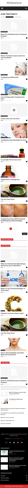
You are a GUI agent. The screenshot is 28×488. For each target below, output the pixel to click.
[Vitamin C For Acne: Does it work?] (14, 303)
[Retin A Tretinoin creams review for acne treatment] (14, 47)
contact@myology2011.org (16, 438)
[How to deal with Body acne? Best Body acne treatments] (14, 344)
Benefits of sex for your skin (7, 417)
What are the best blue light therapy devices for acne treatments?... (13, 264)
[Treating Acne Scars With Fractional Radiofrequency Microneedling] (14, 210)
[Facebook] (6, 442)
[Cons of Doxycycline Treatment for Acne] (14, 88)
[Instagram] (10, 442)
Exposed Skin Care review (7, 413)
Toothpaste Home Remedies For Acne (14, 140)
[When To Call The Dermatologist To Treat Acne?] (14, 278)
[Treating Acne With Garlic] (14, 68)
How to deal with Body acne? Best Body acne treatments (12, 353)
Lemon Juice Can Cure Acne (10, 118)
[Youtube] (21, 442)
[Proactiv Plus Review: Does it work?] (4, 452)
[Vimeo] (17, 442)
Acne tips (3, 17)
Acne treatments (9, 17)
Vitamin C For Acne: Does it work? (12, 313)
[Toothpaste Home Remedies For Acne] (14, 130)
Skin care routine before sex (7, 420)
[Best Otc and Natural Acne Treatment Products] (14, 25)
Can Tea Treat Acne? (8, 199)
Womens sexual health (18, 413)
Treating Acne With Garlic (9, 77)
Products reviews (17, 17)
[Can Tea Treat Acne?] (14, 190)
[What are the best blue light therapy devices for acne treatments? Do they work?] (14, 255)
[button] (26, 8)
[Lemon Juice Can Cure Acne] (14, 110)
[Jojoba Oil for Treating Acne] (14, 171)
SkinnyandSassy (4, 410)
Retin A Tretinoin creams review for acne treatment (17, 393)
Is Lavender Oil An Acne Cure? (11, 160)
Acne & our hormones (6, 423)
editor (2, 37)
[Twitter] (14, 442)
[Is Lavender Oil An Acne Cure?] (14, 151)
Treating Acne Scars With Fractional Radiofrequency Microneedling (13, 220)
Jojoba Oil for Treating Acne (10, 179)
